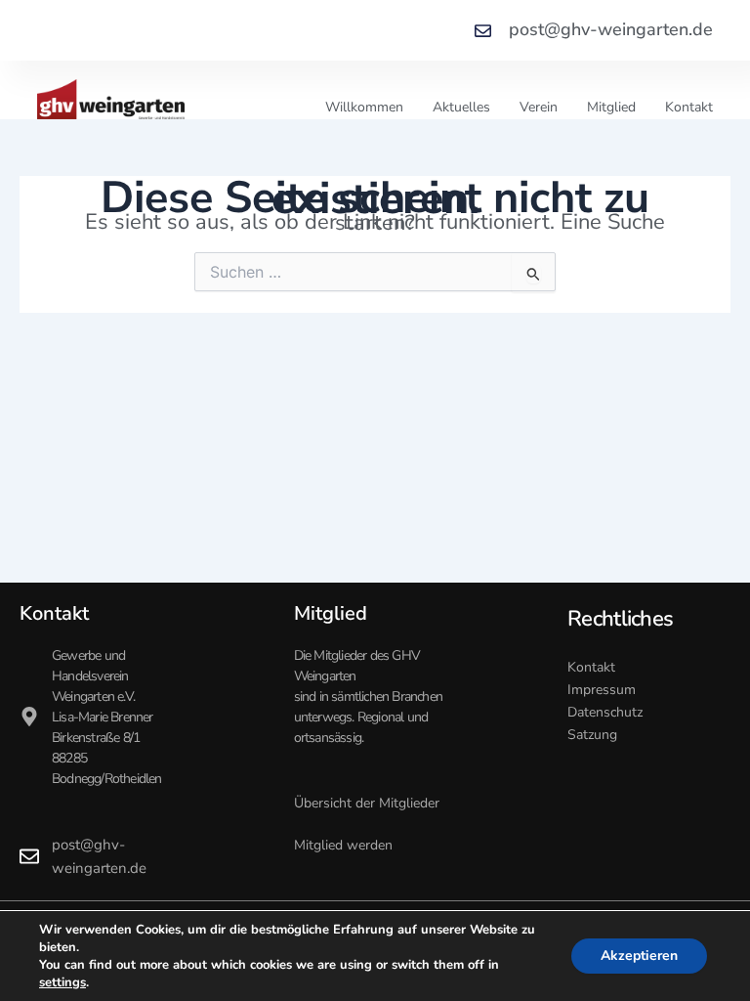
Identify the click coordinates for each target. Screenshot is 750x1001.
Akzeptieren (639, 955)
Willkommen (364, 107)
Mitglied (611, 107)
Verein (539, 107)
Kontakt (689, 107)
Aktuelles (461, 107)
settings (62, 982)
